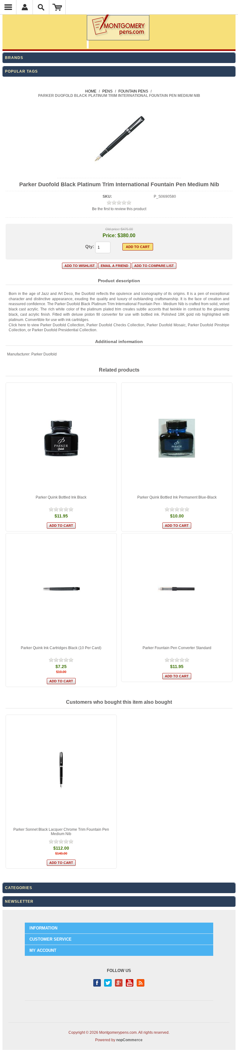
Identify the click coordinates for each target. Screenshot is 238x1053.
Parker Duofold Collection (62, 325)
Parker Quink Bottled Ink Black (61, 497)
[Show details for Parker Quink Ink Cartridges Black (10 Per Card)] (61, 589)
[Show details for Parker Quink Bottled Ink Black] (61, 438)
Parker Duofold (44, 354)
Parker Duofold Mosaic (166, 325)
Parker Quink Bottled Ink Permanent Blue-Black (177, 497)
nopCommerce (129, 1040)
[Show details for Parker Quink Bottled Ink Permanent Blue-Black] (177, 438)
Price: (109, 235)
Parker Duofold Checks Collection (115, 325)
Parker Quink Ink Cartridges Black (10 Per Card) (61, 648)
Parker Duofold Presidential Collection (64, 330)
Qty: (89, 246)
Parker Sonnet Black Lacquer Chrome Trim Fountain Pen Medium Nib (61, 831)
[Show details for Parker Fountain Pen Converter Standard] (177, 589)
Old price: (112, 229)
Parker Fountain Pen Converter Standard (177, 648)
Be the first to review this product (119, 209)
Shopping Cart (57, 7)
